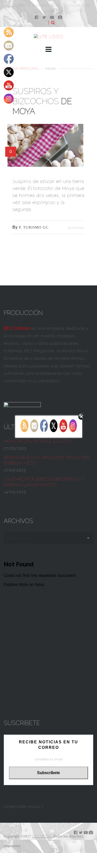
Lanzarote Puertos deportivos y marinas (44, 482)
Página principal (22, 68)
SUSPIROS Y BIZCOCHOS (42, 101)
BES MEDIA (41, 836)
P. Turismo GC (33, 227)
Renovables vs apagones (46, 460)
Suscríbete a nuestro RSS (35, 5)
